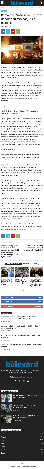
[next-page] (23, 290)
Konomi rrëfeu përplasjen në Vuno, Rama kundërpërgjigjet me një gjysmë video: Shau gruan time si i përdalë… (7, 281)
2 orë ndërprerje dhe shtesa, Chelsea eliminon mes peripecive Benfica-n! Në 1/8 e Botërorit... (19, 318)
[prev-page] (21, 290)
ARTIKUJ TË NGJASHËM (13, 263)
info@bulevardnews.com (26, 377)
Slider (3, 443)
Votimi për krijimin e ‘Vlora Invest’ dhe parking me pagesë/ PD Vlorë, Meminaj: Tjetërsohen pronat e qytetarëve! (10, 251)
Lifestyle (3, 446)
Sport (2, 440)
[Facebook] (3, 31)
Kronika (3, 450)
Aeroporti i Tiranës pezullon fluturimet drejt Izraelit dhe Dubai (33, 247)
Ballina (3, 7)
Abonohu (38, 306)
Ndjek (39, 302)
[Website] (24, 381)
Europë (3, 453)
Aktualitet (4, 437)
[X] (8, 31)
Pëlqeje (39, 297)
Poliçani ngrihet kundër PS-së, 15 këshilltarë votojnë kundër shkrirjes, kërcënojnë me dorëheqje (22, 280)
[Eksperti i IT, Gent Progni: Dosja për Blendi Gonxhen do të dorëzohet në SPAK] (6, 419)
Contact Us (22, 463)
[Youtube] (29, 381)
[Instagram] (20, 381)
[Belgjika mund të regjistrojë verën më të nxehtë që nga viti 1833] (6, 398)
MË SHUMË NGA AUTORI (30, 263)
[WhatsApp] (18, 31)
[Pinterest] (13, 31)
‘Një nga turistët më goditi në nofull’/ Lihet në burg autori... (26, 406)
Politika (8, 7)
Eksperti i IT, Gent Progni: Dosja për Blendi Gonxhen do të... (26, 417)
